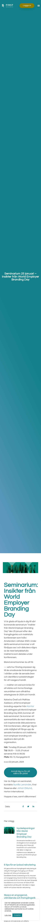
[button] (38, 6)
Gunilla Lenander (22, 784)
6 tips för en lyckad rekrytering (20, 865)
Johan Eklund (24, 788)
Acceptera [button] (17, 915)
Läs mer (8, 915)
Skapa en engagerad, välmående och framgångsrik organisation (20, 898)
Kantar (30, 706)
